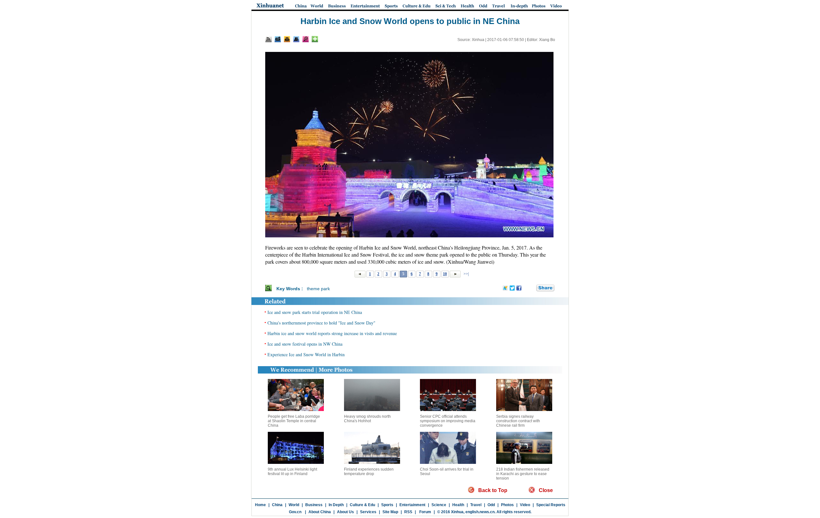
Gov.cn (295, 512)
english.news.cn (480, 512)
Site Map (390, 512)
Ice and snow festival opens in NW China (304, 344)
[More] (315, 39)
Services (368, 512)
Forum (424, 512)
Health (458, 505)
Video (525, 505)
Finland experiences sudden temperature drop (369, 471)
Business (314, 505)
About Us (345, 512)
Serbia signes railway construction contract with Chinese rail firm (518, 421)
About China (319, 512)
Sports (387, 505)
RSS (408, 512)
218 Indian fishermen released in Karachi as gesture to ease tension (522, 474)
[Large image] (305, 39)
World (294, 505)
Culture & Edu (362, 505)
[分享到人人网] (532, 288)
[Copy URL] (296, 39)
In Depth (336, 505)
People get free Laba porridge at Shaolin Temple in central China (294, 421)
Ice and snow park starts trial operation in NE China (314, 312)
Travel (475, 505)
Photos (507, 505)
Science (438, 505)
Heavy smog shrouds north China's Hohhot (367, 418)
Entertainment (412, 505)
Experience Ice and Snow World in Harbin (306, 354)
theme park (318, 288)
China (277, 505)
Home (260, 505)
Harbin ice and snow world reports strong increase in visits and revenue (332, 333)
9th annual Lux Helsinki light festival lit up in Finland (292, 471)
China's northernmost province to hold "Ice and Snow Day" (321, 323)
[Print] (287, 39)
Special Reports (550, 505)
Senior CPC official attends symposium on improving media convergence (447, 421)
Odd (491, 505)
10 (445, 274)
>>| (466, 274)
